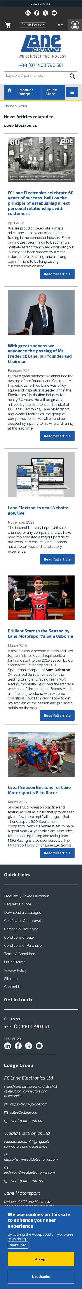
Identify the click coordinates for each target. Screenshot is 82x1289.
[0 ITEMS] (7, 25)
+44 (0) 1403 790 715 (26, 1181)
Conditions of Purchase (23, 945)
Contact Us (13, 987)
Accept (41, 1259)
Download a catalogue (22, 912)
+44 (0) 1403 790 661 (41, 65)
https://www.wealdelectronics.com (31, 1159)
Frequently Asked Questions (27, 896)
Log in (59, 24)
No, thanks (41, 1276)
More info (18, 1245)
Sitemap (11, 979)
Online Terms (14, 962)
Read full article (57, 274)
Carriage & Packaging (21, 929)
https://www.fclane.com (28, 1104)
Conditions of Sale (19, 937)
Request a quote (17, 904)
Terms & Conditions (20, 954)
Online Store (51, 92)
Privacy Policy (15, 970)
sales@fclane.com (23, 1112)
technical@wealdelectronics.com (29, 1172)
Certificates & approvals (23, 921)
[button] (75, 25)
